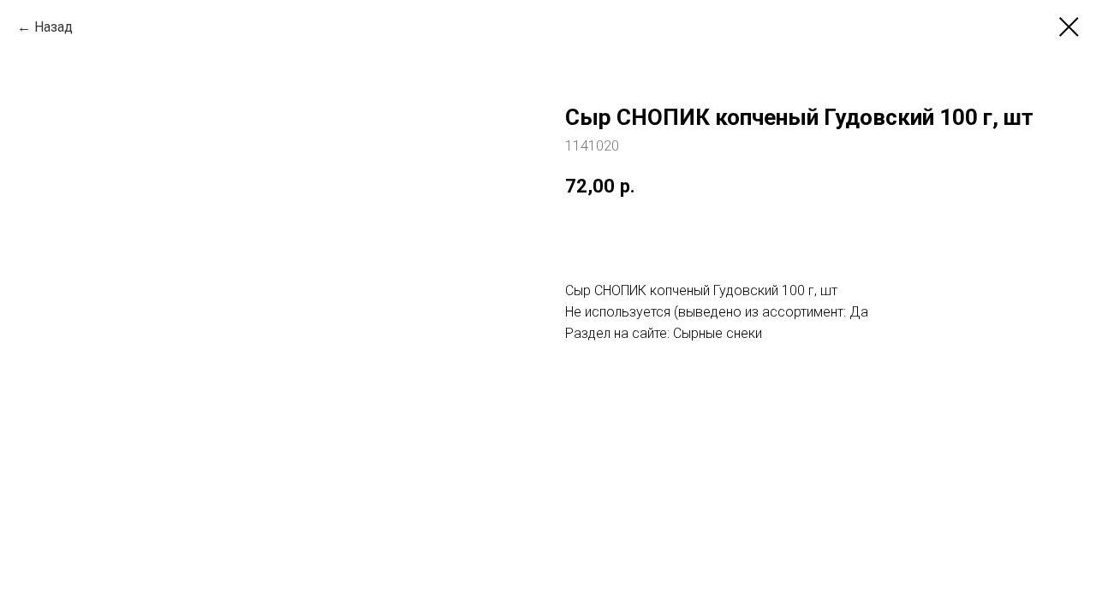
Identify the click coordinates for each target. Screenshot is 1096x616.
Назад (53, 27)
